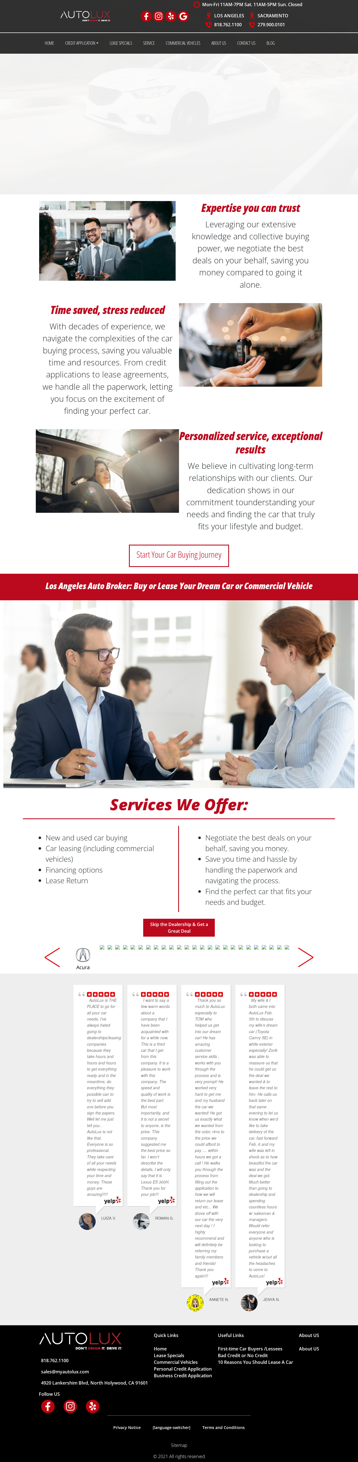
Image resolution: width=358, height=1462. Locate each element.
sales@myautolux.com (65, 1372)
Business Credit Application (183, 1376)
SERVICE (149, 43)
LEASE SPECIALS (121, 43)
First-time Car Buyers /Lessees (250, 1349)
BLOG (271, 43)
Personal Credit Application (183, 1369)
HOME (49, 43)
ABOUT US (218, 43)
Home (160, 1349)
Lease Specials (169, 1355)
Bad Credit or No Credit (243, 1355)
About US (309, 1349)
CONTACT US (246, 43)
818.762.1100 (228, 25)
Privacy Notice (127, 1427)
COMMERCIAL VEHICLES (183, 43)
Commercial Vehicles (176, 1362)
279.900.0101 (271, 25)
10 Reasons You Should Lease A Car (255, 1362)
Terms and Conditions (223, 1427)
